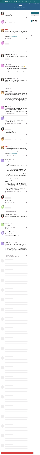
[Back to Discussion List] (1, 1)
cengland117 (8, 129)
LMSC (7, 31)
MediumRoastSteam (10, 66)
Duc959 (7, 216)
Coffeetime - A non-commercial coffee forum (13, 1)
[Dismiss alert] (32, 453)
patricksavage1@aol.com (13, 36)
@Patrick (10, 22)
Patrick (7, 43)
